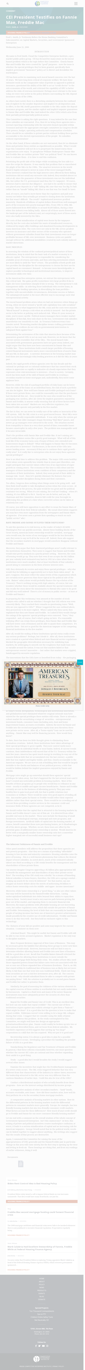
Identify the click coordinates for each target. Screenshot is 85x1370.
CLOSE (80, 662)
